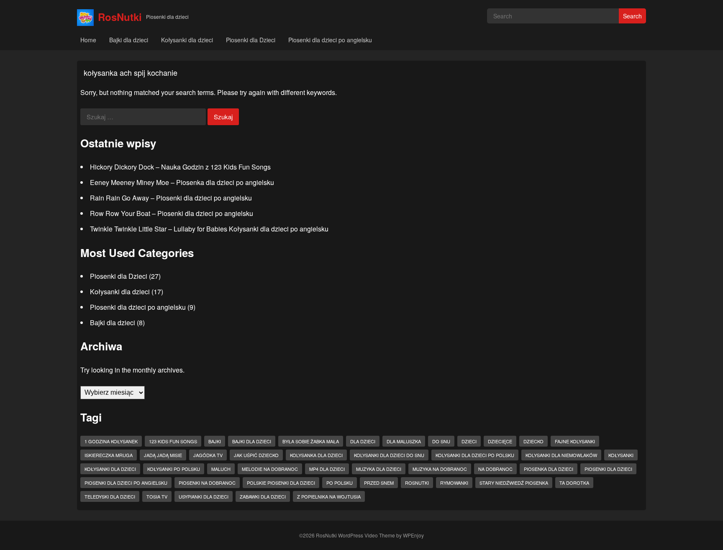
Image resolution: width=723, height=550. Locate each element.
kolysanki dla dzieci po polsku (475, 455)
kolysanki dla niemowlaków (561, 455)
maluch (221, 468)
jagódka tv (208, 455)
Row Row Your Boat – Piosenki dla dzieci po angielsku (171, 213)
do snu (441, 441)
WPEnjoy (413, 535)
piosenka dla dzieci (548, 468)
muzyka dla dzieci (378, 468)
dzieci (469, 441)
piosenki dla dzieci (608, 468)
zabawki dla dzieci (263, 496)
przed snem (379, 482)
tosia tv (156, 496)
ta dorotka (574, 482)
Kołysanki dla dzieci (187, 40)
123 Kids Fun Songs (173, 441)
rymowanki (454, 482)
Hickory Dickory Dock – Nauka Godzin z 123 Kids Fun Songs (180, 167)
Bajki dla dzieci (128, 40)
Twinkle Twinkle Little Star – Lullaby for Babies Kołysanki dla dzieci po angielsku (209, 229)
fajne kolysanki (575, 441)
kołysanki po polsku (173, 468)
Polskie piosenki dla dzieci (281, 482)
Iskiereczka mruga (109, 455)
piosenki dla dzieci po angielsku (126, 482)
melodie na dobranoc (270, 468)
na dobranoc (495, 468)
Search (632, 16)
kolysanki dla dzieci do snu (389, 455)
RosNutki (120, 17)
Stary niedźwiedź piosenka (513, 482)
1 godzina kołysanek (111, 441)
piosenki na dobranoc (207, 482)
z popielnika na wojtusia (329, 496)
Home (88, 40)
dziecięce (500, 441)
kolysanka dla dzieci (316, 455)
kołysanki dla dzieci (110, 468)
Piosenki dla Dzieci (250, 40)
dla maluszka (404, 441)
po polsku (339, 482)
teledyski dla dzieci (110, 496)
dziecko (533, 441)
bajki (214, 441)
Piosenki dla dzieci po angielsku (330, 40)
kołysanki (620, 455)
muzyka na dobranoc (440, 468)
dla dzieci (362, 441)
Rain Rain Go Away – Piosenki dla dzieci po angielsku (171, 198)
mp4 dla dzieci (327, 468)
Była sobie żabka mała (310, 441)
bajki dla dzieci (251, 441)
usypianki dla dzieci (203, 496)
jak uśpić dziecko (256, 455)
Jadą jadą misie (163, 455)
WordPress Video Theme (366, 535)
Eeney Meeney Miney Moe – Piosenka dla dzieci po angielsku (182, 182)
